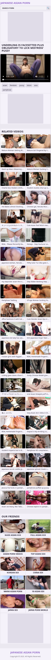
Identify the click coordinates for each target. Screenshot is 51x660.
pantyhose (7, 90)
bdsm (29, 85)
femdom (13, 85)
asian (5, 85)
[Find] (48, 8)
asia (35, 85)
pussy (21, 85)
